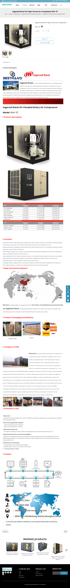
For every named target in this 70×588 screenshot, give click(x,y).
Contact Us (21, 577)
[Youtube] (10, 572)
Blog (20, 572)
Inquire (44, 39)
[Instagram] (3, 574)
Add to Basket (44, 43)
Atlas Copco (39, 573)
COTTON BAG (42, 584)
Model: (5, 62)
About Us (21, 575)
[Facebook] (3, 572)
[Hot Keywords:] (61, 5)
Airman (37, 572)
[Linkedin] (5, 572)
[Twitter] (8, 572)
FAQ (20, 573)
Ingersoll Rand (39, 575)
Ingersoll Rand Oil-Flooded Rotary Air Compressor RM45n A (58, 558)
